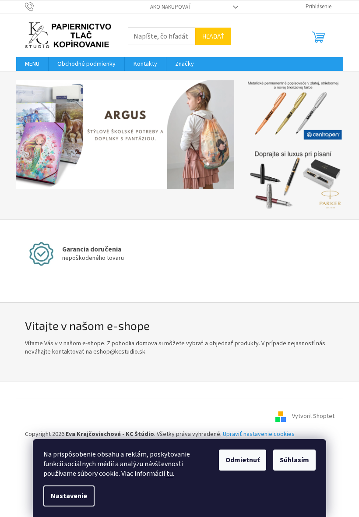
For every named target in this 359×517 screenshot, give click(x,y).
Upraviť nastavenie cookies (259, 434)
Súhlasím (294, 460)
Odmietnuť (242, 460)
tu (169, 473)
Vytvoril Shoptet (313, 416)
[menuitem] (32, 64)
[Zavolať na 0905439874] (38, 7)
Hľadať (213, 36)
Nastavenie (69, 496)
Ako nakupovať (170, 7)
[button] (32, 134)
